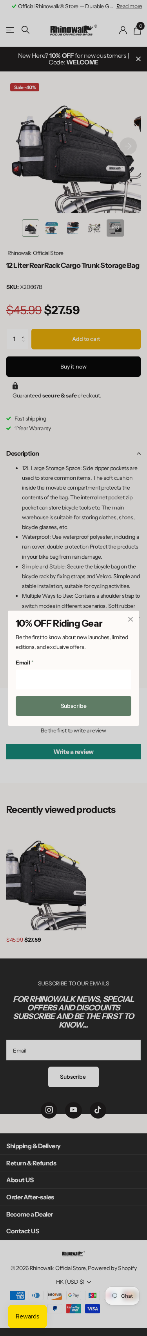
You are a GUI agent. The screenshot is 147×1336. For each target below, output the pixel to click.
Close (130, 619)
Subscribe (74, 705)
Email (24, 662)
